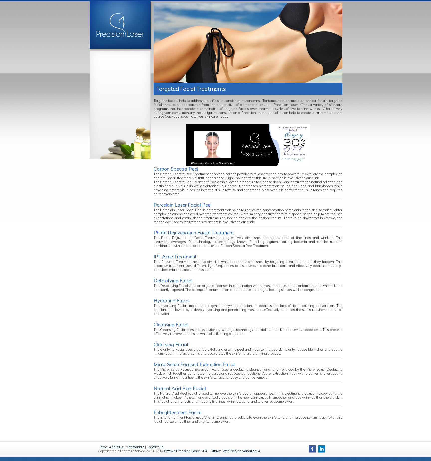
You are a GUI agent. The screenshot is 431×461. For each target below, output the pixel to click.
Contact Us (155, 447)
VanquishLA (251, 451)
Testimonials (134, 447)
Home (102, 447)
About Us (116, 447)
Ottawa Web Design (226, 451)
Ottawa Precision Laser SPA (186, 451)
